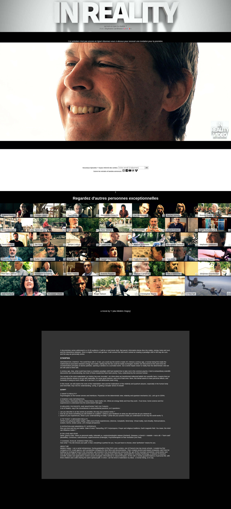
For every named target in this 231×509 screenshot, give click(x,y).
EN (126, 29)
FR (131, 29)
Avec (113, 27)
